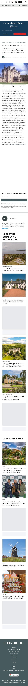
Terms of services (14, 203)
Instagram (14, 658)
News (24, 57)
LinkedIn (14, 666)
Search (20, 34)
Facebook (14, 660)
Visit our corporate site (20, 680)
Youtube (14, 662)
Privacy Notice (8, 204)
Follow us (16, 86)
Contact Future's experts (14, 649)
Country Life (8, 57)
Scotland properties (20, 42)
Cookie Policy (14, 656)
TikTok (14, 668)
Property (9, 42)
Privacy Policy (14, 653)
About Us (14, 647)
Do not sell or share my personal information (14, 670)
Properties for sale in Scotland (17, 144)
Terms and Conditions (14, 651)
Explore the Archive (23, 5)
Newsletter (23, 86)
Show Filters (5, 34)
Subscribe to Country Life (8, 5)
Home (3, 42)
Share (5, 86)
